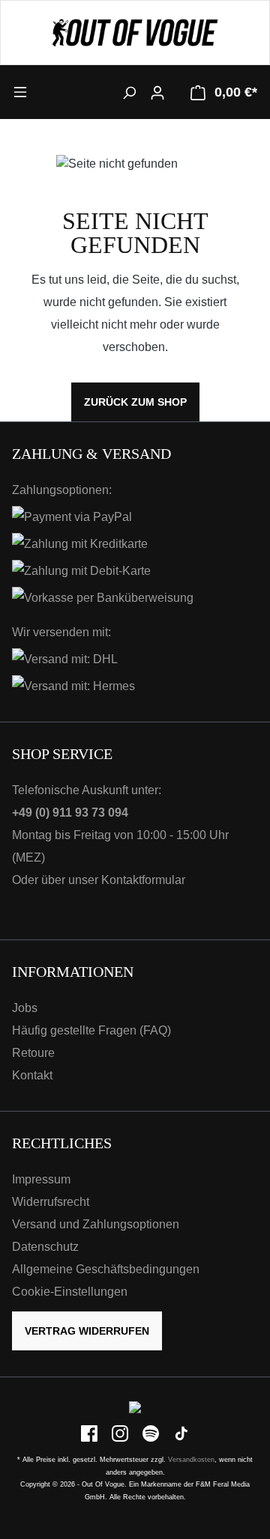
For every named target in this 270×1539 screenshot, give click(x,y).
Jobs (25, 1008)
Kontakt (32, 1075)
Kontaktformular (143, 880)
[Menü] (43, 91)
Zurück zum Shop (135, 402)
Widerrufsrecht (50, 1201)
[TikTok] (181, 1433)
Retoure (33, 1052)
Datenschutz (45, 1246)
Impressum (41, 1179)
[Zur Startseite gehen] (135, 32)
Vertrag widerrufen (87, 1331)
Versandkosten (191, 1459)
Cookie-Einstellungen (70, 1291)
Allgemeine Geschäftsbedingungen (106, 1269)
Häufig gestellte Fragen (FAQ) (91, 1030)
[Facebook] (90, 1433)
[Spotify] (151, 1433)
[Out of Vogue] (135, 1407)
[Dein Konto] (157, 92)
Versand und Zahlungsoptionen (95, 1224)
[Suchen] (129, 92)
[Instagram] (121, 1433)
